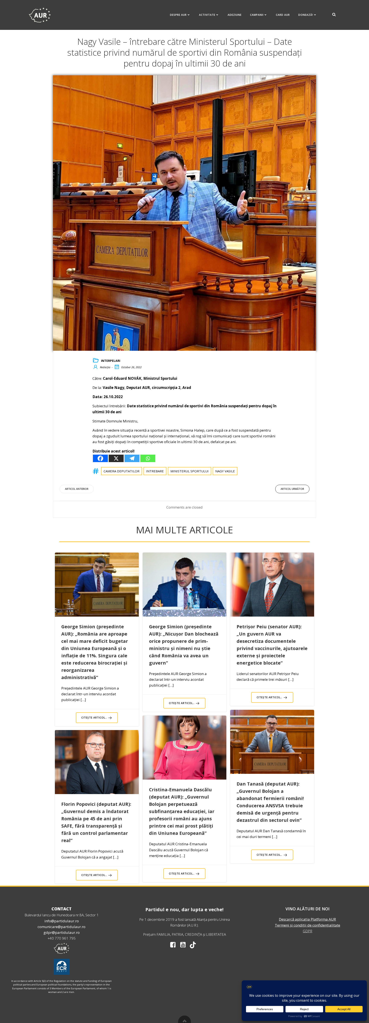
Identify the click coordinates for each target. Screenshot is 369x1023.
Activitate (207, 15)
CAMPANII (257, 15)
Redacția (105, 367)
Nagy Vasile (225, 471)
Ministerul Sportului (189, 471)
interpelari (110, 361)
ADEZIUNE (235, 15)
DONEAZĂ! (305, 15)
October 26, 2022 (131, 367)
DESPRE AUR (178, 15)
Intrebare (155, 471)
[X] (116, 458)
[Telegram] (131, 458)
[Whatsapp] (147, 458)
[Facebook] (100, 458)
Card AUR (283, 15)
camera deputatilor (121, 471)
